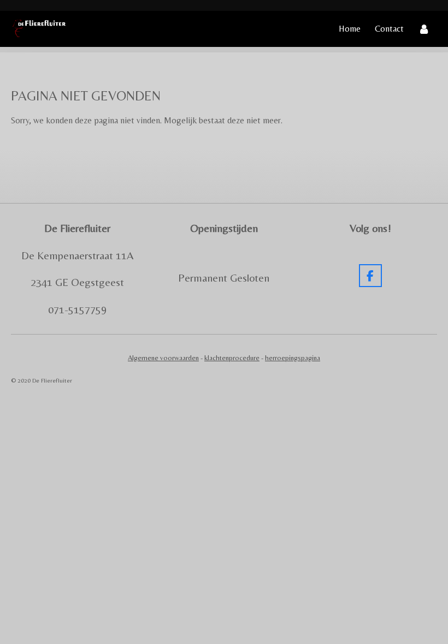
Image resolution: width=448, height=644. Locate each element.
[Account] (424, 29)
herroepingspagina (292, 358)
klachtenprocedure (232, 358)
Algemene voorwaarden (163, 358)
